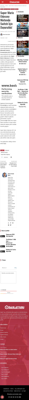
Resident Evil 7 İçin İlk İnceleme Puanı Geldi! (13, 164)
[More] (11, 157)
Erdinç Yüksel (21, 52)
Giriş (15, 267)
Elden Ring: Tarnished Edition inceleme (22, 16)
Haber (2, 9)
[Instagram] (12, 222)
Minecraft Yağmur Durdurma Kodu (8, 358)
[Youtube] (20, 397)
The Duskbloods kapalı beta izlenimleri (22, 31)
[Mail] (8, 224)
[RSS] (13, 397)
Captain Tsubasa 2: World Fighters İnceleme (22, 24)
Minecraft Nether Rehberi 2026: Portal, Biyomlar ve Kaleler (22, 41)
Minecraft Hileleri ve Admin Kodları (8, 349)
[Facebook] (10, 222)
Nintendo (2, 5)
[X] (17, 397)
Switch (6, 5)
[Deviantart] (8, 222)
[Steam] (15, 397)
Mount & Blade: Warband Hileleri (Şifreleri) (10, 354)
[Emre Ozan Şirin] (1, 34)
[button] (2, 2)
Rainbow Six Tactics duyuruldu (11, 250)
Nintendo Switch (4, 152)
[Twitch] (10, 224)
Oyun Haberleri (7, 9)
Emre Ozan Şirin (6, 34)
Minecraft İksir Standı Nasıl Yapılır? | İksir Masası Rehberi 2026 (22, 48)
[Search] (27, 2)
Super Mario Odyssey (5, 154)
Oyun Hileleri (3, 347)
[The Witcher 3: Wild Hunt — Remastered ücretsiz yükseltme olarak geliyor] (2, 240)
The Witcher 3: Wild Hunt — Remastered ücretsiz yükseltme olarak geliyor (11, 243)
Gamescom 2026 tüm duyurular (10, 235)
